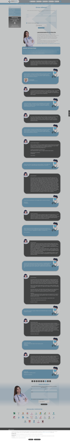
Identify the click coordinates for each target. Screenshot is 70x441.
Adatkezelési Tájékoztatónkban (46, 432)
